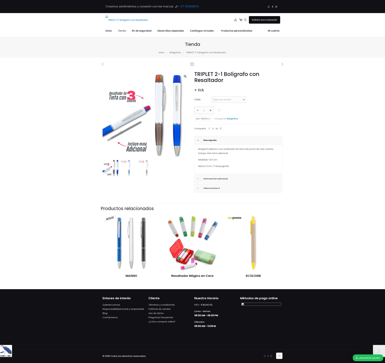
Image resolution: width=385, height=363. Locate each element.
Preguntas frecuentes (160, 317)
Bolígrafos (175, 52)
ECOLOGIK (253, 276)
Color (197, 99)
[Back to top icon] (279, 356)
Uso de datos (156, 313)
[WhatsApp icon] (269, 6)
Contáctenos (110, 317)
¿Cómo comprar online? (161, 321)
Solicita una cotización (264, 19)
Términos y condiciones (161, 304)
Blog (105, 313)
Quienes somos (111, 304)
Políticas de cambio (159, 309)
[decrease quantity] (197, 110)
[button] (185, 76)
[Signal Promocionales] (127, 20)
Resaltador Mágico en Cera (192, 276)
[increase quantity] (210, 110)
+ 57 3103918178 (188, 6)
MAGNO (131, 276)
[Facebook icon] (272, 6)
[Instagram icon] (276, 6)
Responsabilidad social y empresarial (123, 309)
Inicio (161, 52)
